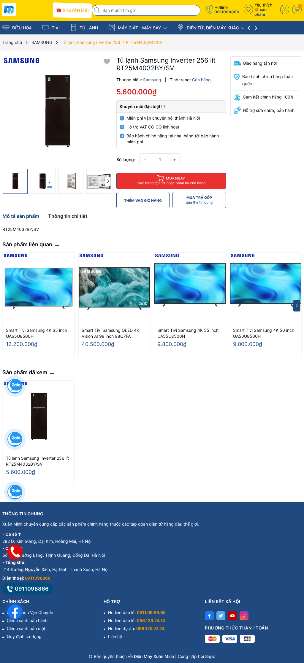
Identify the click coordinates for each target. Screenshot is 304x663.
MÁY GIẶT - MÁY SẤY (139, 27)
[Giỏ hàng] (297, 9)
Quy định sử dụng (24, 636)
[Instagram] (244, 615)
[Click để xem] (57, 111)
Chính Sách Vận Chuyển (30, 612)
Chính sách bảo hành (27, 620)
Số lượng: (125, 159)
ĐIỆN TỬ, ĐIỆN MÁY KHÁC (213, 27)
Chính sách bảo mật (26, 628)
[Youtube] (232, 615)
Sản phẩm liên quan (27, 244)
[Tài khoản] (284, 9)
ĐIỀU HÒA (21, 27)
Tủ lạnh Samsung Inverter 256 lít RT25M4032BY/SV (37, 461)
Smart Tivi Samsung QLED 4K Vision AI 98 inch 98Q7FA (110, 333)
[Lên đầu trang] (292, 610)
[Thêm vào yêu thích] (106, 61)
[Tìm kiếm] (98, 10)
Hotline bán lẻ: (137, 612)
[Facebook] (209, 615)
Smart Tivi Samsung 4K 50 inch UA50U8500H (263, 333)
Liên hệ (115, 636)
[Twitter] (220, 615)
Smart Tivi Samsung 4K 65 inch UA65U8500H (36, 333)
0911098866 (226, 11)
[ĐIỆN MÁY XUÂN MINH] (25, 9)
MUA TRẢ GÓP (199, 199)
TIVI (55, 27)
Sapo (210, 656)
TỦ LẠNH (88, 27)
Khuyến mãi (75, 10)
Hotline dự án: (136, 628)
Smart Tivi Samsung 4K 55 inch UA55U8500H (187, 333)
